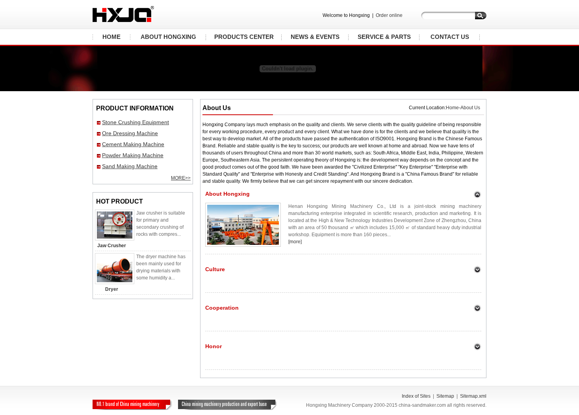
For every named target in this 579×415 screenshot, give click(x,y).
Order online (389, 15)
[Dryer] (114, 282)
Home (452, 107)
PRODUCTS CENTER (244, 36)
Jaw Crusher (111, 245)
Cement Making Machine (133, 144)
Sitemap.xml (473, 396)
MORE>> (181, 178)
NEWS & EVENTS (315, 36)
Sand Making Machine (130, 166)
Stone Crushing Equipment (135, 122)
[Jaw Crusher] (114, 239)
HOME (111, 36)
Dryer (111, 289)
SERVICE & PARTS (384, 36)
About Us (470, 107)
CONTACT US (450, 36)
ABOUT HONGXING (168, 36)
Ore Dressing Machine (130, 133)
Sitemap (445, 396)
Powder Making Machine (132, 155)
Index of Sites (416, 396)
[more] (295, 241)
